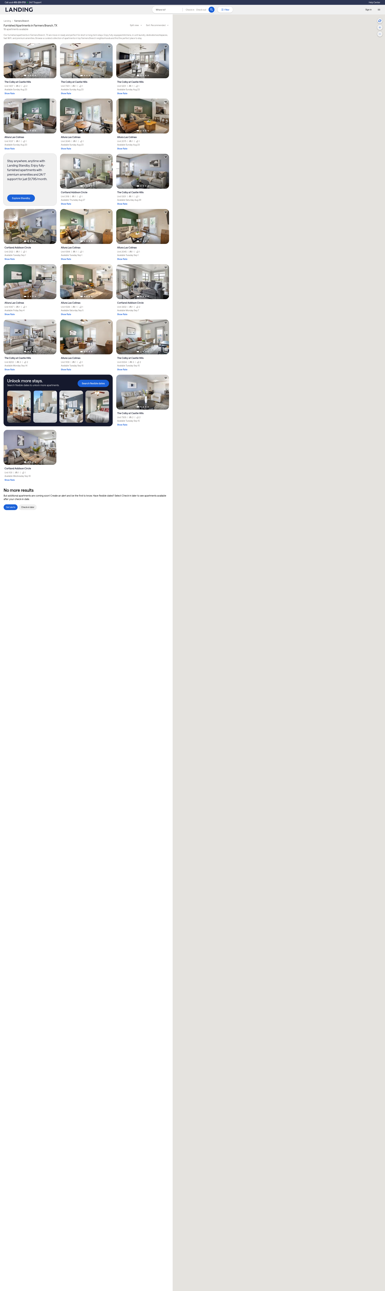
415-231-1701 (20, 2)
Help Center (374, 2)
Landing (7, 21)
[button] (196, 10)
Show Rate (10, 93)
